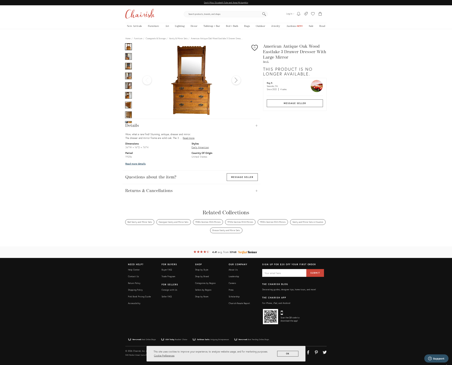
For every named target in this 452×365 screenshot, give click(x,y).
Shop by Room (201, 296)
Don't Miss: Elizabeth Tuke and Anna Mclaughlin (226, 2)
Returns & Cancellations (191, 191)
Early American (200, 147)
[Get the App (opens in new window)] (270, 316)
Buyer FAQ (167, 269)
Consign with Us (169, 290)
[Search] (264, 14)
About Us (233, 269)
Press (231, 290)
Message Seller (295, 103)
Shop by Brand (202, 276)
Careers (232, 283)
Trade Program (168, 276)
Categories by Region (205, 283)
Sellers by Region (203, 290)
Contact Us (133, 276)
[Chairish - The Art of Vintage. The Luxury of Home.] (140, 14)
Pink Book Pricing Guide (139, 296)
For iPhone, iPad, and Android (276, 303)
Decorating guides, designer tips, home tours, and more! (289, 289)
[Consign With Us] (306, 14)
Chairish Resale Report (239, 303)
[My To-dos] (298, 14)
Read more (188, 138)
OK (288, 353)
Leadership (234, 276)
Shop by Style (201, 269)
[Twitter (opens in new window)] (325, 352)
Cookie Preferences (164, 355)
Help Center (134, 269)
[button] (312, 14)
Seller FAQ (167, 296)
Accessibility (134, 303)
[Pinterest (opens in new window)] (316, 352)
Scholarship (234, 296)
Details (191, 125)
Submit (315, 273)
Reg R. (266, 61)
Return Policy (134, 283)
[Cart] (320, 14)
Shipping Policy (135, 290)
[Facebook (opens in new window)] (308, 352)
